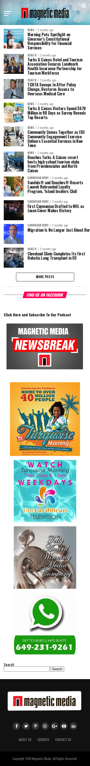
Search (9, 664)
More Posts (45, 276)
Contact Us (63, 739)
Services (43, 739)
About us (25, 739)
